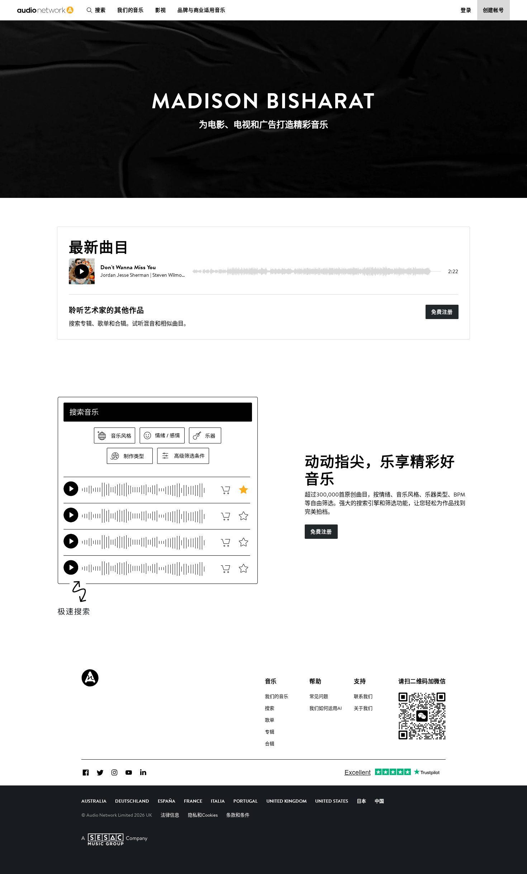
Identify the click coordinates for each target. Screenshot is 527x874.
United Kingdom (286, 801)
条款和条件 (238, 815)
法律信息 (170, 815)
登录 (466, 10)
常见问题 (318, 696)
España (166, 801)
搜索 (100, 10)
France (193, 801)
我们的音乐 (130, 10)
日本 (361, 801)
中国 (379, 801)
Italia (218, 801)
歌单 (269, 720)
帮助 (315, 681)
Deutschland (132, 801)
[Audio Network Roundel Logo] (90, 678)
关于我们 (363, 708)
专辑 (269, 731)
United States (331, 801)
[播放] (82, 271)
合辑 (269, 743)
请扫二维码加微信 (422, 681)
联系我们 (363, 696)
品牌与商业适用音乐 (201, 10)
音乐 (271, 681)
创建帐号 (493, 10)
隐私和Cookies (203, 815)
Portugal (245, 801)
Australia (93, 801)
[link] (45, 10)
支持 (360, 681)
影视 (160, 10)
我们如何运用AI (325, 708)
